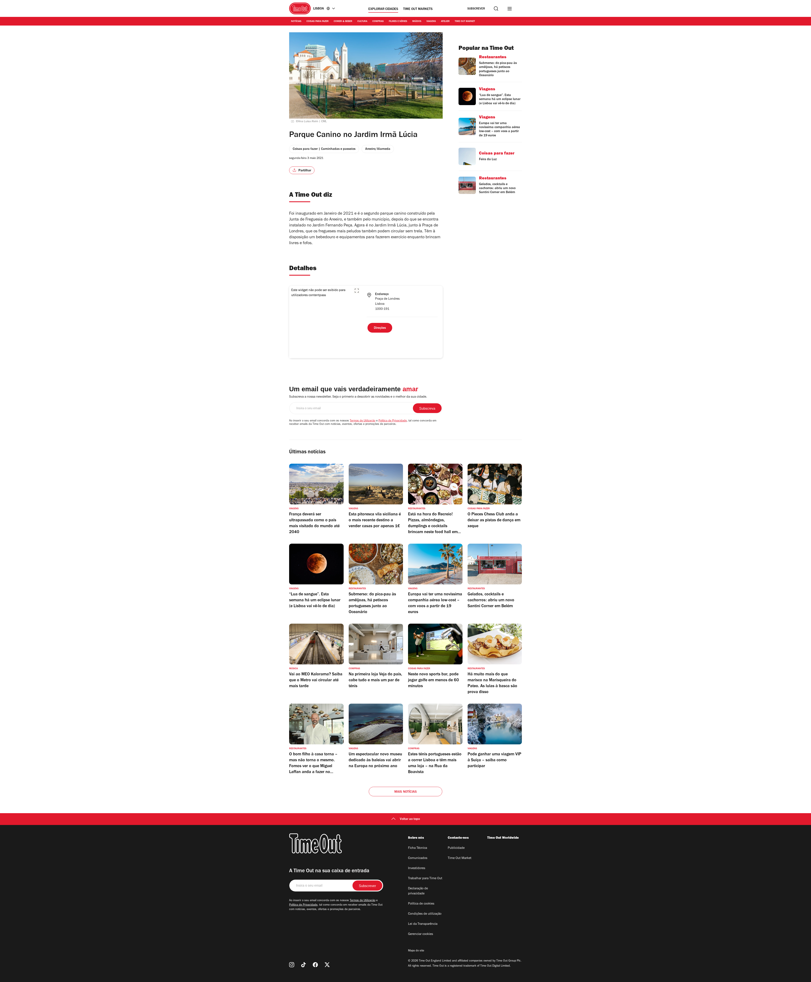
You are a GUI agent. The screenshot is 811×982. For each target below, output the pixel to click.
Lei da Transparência (422, 924)
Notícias (296, 21)
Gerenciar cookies (420, 934)
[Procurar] (496, 8)
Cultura (362, 21)
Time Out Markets (418, 9)
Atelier (445, 21)
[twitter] (327, 964)
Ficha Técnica (417, 848)
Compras (378, 21)
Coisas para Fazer (317, 21)
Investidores (416, 868)
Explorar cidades (383, 9)
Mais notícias (405, 792)
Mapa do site (416, 950)
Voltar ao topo (410, 819)
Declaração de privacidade (418, 891)
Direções (380, 328)
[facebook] (315, 964)
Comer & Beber (343, 21)
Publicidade (456, 848)
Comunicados (417, 858)
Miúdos (416, 21)
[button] (357, 290)
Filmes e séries (398, 21)
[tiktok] (303, 964)
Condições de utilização (424, 914)
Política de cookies (421, 904)
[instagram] (291, 964)
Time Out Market (465, 21)
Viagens (431, 21)
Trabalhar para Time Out (425, 878)
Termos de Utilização (362, 421)
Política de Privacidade (392, 421)
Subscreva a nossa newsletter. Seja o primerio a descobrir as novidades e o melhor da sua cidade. (358, 397)
